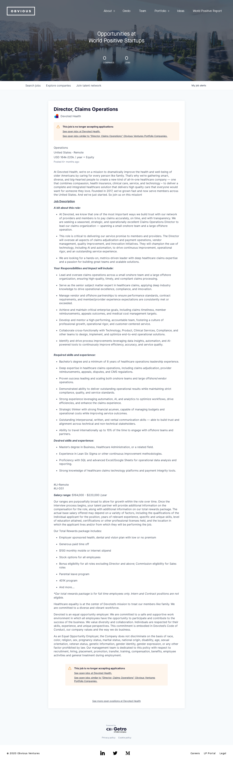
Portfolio (160, 11)
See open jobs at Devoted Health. (81, 131)
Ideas (180, 11)
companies (58, 85)
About (108, 11)
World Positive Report (207, 11)
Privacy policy (108, 737)
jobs (33, 85)
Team (142, 11)
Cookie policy (124, 737)
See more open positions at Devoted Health (116, 701)
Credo (126, 11)
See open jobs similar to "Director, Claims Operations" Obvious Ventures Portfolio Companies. (115, 136)
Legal (223, 753)
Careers (195, 753)
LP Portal (210, 753)
